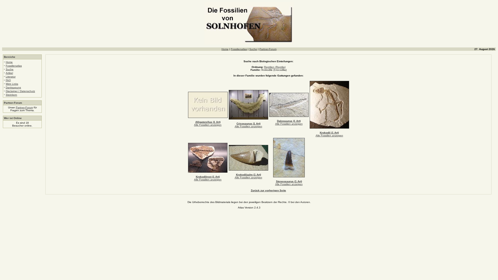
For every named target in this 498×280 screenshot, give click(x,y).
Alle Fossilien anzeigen (208, 124)
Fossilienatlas (239, 49)
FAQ (8, 80)
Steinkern (11, 94)
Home (225, 49)
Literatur (11, 76)
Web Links (12, 83)
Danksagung (13, 87)
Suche (253, 49)
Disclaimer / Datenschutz (20, 91)
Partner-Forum (267, 49)
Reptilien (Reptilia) (275, 67)
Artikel (9, 73)
